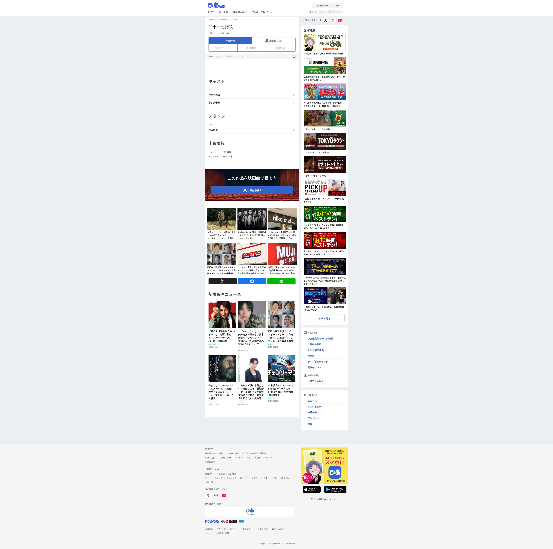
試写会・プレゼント (262, 12)
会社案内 (209, 529)
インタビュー (314, 406)
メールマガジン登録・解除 (217, 533)
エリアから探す (316, 381)
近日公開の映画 (316, 350)
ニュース (312, 400)
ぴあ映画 (223, 19)
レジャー (256, 477)
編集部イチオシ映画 (214, 453)
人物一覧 (209, 482)
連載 (310, 423)
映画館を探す (240, 12)
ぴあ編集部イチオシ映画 (320, 338)
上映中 (210, 12)
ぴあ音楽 (232, 473)
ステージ (219, 477)
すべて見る (324, 318)
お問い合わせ (278, 529)
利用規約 (264, 529)
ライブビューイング (318, 361)
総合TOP (209, 473)
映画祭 (311, 355)
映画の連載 (210, 461)
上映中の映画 (314, 344)
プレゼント (313, 418)
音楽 (337, 5)
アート (208, 477)
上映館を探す (276, 40)
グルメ (266, 477)
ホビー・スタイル (281, 477)
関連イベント (314, 367)
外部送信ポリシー (248, 529)
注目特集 (312, 412)
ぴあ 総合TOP (322, 5)
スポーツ (244, 477)
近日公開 (223, 12)
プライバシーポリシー (227, 529)
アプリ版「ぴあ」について (326, 499)
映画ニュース (227, 457)
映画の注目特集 (243, 457)
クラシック (231, 477)
